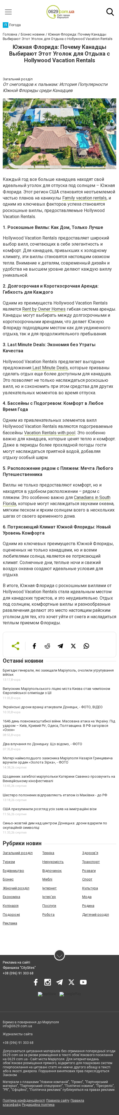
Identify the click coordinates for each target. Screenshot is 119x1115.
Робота (48, 914)
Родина (88, 906)
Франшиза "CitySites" (19, 968)
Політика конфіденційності (24, 1100)
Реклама (10, 923)
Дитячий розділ (95, 914)
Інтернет (49, 888)
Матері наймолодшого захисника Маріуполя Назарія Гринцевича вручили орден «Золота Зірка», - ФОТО (58, 760)
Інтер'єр (49, 897)
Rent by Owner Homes (44, 309)
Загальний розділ (18, 853)
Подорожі (11, 914)
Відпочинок (52, 871)
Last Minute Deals (49, 367)
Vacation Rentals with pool (49, 432)
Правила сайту (57, 1100)
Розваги (89, 871)
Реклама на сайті (16, 962)
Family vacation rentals (84, 198)
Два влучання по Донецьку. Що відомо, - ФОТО (42, 744)
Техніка (48, 853)
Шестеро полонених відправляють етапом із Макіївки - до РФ (55, 795)
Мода (87, 897)
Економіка (11, 897)
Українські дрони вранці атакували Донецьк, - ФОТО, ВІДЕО (53, 707)
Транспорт (91, 862)
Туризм (9, 862)
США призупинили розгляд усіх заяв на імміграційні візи (50, 809)
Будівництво (13, 871)
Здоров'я (90, 853)
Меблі (47, 879)
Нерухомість (53, 862)
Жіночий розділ (16, 888)
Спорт (87, 879)
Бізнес (8, 879)
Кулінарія (11, 906)
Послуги (49, 906)
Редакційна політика (38, 1105)
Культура (90, 888)
